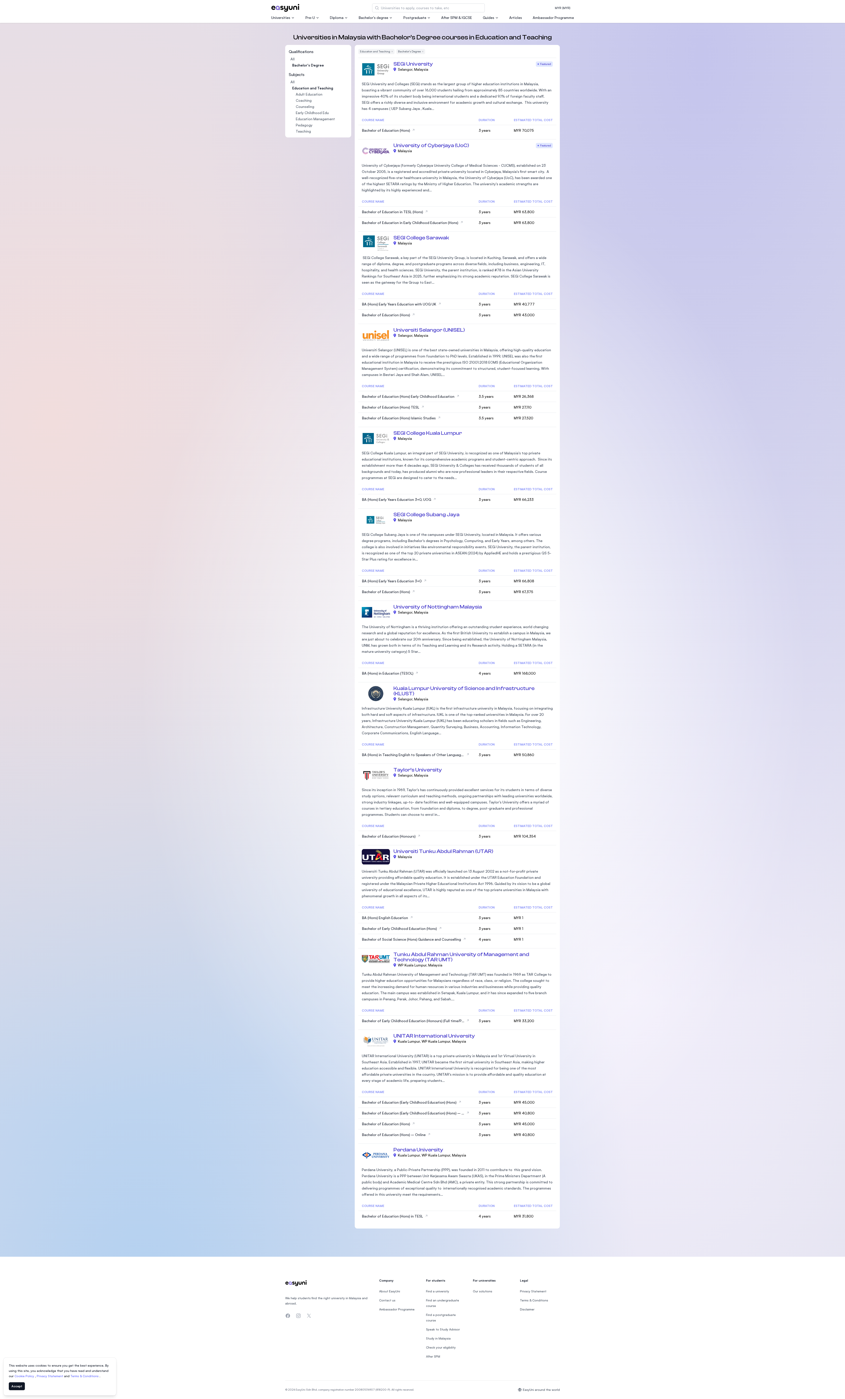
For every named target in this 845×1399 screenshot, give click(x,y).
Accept (16, 1386)
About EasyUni (389, 1291)
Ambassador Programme (553, 17)
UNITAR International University (434, 1036)
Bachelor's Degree (308, 65)
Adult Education (309, 94)
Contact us (387, 1300)
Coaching (304, 100)
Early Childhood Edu (312, 113)
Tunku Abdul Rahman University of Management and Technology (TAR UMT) (461, 957)
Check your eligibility (441, 1347)
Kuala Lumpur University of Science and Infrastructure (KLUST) (464, 691)
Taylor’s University (417, 770)
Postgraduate (414, 17)
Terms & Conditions (84, 1376)
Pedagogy (304, 125)
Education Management (315, 119)
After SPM (433, 1356)
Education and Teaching (312, 88)
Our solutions (482, 1291)
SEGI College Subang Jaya (426, 515)
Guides (488, 17)
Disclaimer (527, 1309)
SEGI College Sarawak (421, 238)
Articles (515, 17)
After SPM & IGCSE (456, 17)
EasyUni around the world (541, 1390)
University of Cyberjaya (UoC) (431, 145)
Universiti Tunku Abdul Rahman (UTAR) (443, 851)
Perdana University (418, 1150)
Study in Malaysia (438, 1338)
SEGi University (413, 64)
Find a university (437, 1291)
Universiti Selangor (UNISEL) (429, 330)
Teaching (303, 131)
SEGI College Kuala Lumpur (427, 433)
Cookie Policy (25, 1376)
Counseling (305, 106)
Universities (280, 17)
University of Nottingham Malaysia (437, 607)
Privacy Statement (50, 1376)
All (292, 59)
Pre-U (310, 17)
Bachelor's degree (373, 17)
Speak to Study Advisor (443, 1329)
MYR (562, 8)
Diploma (337, 17)
